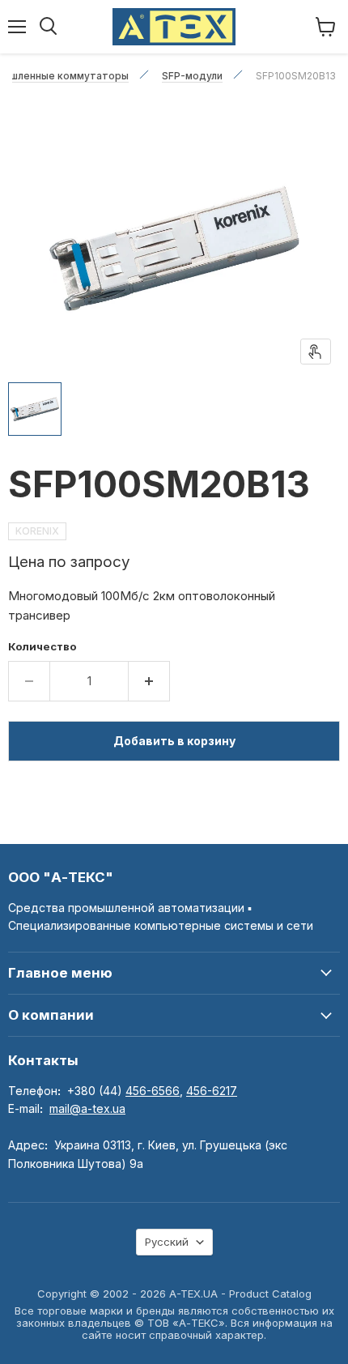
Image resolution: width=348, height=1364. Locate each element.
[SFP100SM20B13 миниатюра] (35, 409)
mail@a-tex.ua (87, 1108)
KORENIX (37, 531)
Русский (167, 1241)
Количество (42, 647)
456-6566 (152, 1091)
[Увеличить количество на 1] (149, 681)
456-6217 (211, 1091)
